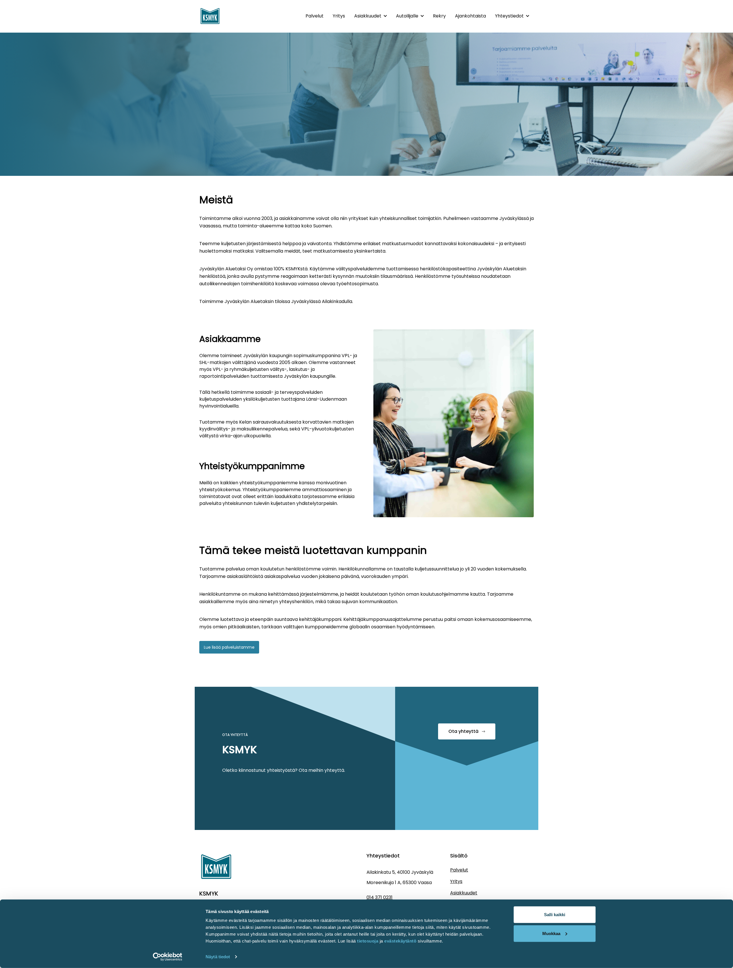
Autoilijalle (407, 16)
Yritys (339, 16)
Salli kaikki (554, 914)
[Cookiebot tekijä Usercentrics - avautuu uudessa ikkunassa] (168, 957)
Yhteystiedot (509, 16)
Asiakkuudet (367, 16)
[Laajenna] (385, 16)
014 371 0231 (379, 897)
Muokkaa (551, 933)
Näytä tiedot (218, 956)
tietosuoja (367, 941)
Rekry (439, 16)
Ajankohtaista (470, 16)
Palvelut (315, 16)
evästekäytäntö (401, 941)
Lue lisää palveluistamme (229, 647)
